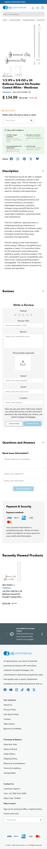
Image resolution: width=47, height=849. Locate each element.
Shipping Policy (10, 758)
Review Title (23, 321)
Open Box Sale (10, 744)
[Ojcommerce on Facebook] (5, 688)
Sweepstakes (10, 773)
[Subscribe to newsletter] (40, 820)
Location (23, 398)
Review (23, 332)
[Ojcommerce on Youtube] (11, 688)
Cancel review (14, 423)
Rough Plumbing (28, 20)
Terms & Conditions (12, 768)
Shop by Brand (10, 749)
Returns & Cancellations (14, 763)
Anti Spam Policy (11, 714)
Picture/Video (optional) (23, 353)
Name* (23, 376)
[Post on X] (31, 159)
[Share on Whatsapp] (17, 159)
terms (21, 417)
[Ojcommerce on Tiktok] (23, 688)
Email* (23, 387)
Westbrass (6, 92)
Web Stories (9, 724)
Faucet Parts (41, 20)
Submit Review (32, 423)
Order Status (9, 754)
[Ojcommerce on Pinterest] (28, 688)
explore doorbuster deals (23, 2)
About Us (8, 705)
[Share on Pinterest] (24, 159)
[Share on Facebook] (11, 159)
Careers (7, 719)
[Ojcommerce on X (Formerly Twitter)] (34, 688)
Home (5, 20)
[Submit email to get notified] (31, 120)
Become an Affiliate (12, 728)
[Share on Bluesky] (37, 159)
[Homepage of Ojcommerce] (14, 7)
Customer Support (12, 788)
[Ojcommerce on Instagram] (17, 688)
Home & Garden (15, 20)
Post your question (23, 489)
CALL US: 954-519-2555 (15, 793)
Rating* (23, 311)
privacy (32, 417)
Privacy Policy (10, 709)
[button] (15, 314)
